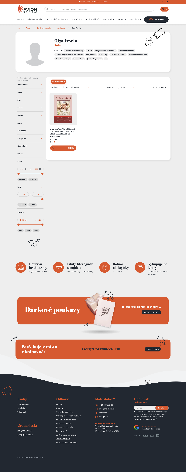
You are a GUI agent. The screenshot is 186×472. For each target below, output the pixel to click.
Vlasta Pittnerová (68, 129)
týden (28, 230)
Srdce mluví (55, 136)
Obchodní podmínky (64, 412)
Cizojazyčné (75, 19)
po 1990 (33, 205)
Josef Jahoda (54, 131)
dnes (20, 230)
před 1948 (22, 205)
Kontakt (59, 404)
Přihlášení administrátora (66, 442)
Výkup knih (21, 412)
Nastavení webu (64, 427)
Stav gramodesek (24, 431)
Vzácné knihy (108, 19)
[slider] (18, 174)
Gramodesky (134, 19)
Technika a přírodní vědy (36, 19)
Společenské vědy (58, 19)
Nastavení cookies (63, 423)
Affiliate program (63, 439)
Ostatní (121, 19)
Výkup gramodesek (25, 434)
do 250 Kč (33, 179)
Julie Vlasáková (61, 134)
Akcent (57, 139)
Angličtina (61, 28)
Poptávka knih (23, 404)
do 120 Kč (22, 179)
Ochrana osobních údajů (66, 419)
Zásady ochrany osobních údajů (145, 419)
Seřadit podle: (56, 87)
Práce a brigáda (62, 431)
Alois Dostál (64, 131)
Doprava (59, 408)
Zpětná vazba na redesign (66, 435)
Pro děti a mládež (91, 19)
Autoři (28, 28)
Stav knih (21, 408)
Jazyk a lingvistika (44, 28)
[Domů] (18, 28)
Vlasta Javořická (56, 129)
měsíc (36, 230)
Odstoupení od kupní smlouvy (68, 416)
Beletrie (19, 19)
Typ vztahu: (111, 87)
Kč (25, 169)
